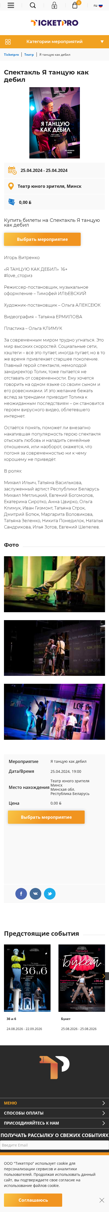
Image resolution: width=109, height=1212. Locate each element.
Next (103, 976)
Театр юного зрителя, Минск (49, 186)
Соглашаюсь (33, 1200)
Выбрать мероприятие (42, 239)
